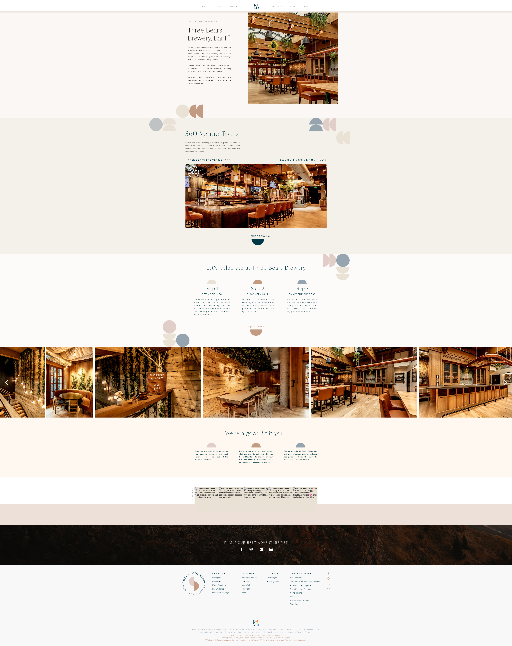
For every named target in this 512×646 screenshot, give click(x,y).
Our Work (246, 585)
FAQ (244, 592)
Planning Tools (273, 581)
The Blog (245, 581)
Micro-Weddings (219, 585)
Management (217, 577)
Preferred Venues (249, 577)
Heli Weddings (218, 589)
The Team (246, 589)
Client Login (272, 577)
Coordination (217, 581)
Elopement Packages (221, 592)
